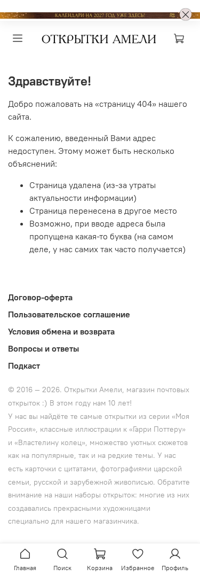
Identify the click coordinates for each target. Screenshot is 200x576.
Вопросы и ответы (43, 348)
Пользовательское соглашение (69, 314)
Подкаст (24, 365)
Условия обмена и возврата (61, 331)
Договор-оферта (40, 297)
